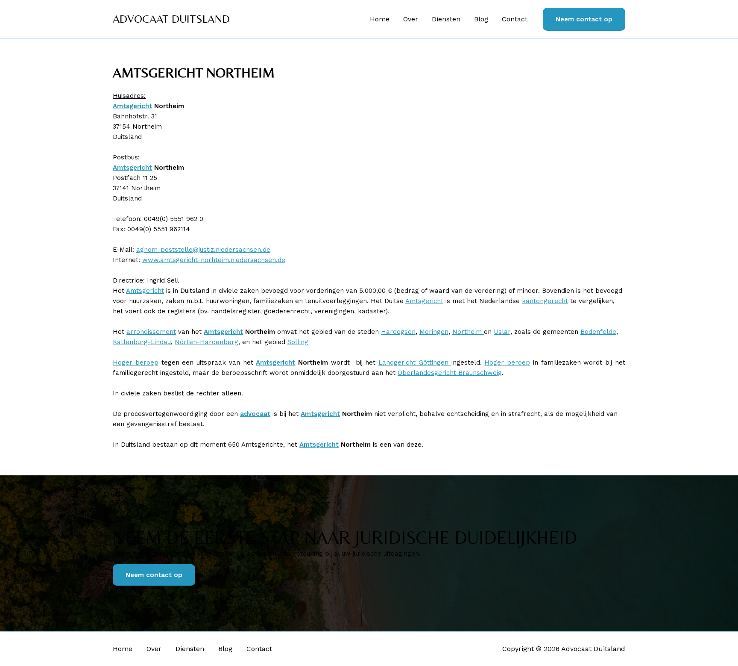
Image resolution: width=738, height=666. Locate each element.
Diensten (446, 19)
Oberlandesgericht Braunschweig (450, 373)
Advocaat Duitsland (171, 18)
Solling (297, 342)
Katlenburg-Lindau (142, 342)
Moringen (433, 332)
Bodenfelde (598, 332)
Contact (514, 19)
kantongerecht (545, 301)
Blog (481, 19)
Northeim (468, 332)
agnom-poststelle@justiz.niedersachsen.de (203, 249)
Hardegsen (398, 332)
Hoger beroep (135, 362)
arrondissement (151, 332)
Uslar (502, 332)
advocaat (255, 414)
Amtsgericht (132, 106)
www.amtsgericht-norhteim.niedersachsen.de (213, 260)
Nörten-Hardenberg (206, 342)
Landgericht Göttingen (414, 362)
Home (380, 19)
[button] (584, 19)
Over (410, 19)
